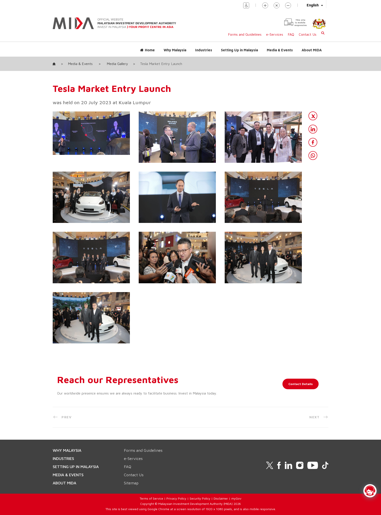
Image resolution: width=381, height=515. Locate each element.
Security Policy (200, 498)
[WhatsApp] (312, 155)
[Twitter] (312, 115)
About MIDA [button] (312, 50)
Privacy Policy (176, 498)
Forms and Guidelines (244, 34)
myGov (236, 498)
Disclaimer (221, 498)
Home (150, 50)
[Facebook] (312, 142)
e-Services (274, 34)
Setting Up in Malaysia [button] (239, 50)
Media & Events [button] (280, 50)
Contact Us (307, 34)
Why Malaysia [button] (175, 50)
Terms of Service (151, 498)
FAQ (291, 34)
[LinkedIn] (312, 129)
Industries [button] (203, 50)
